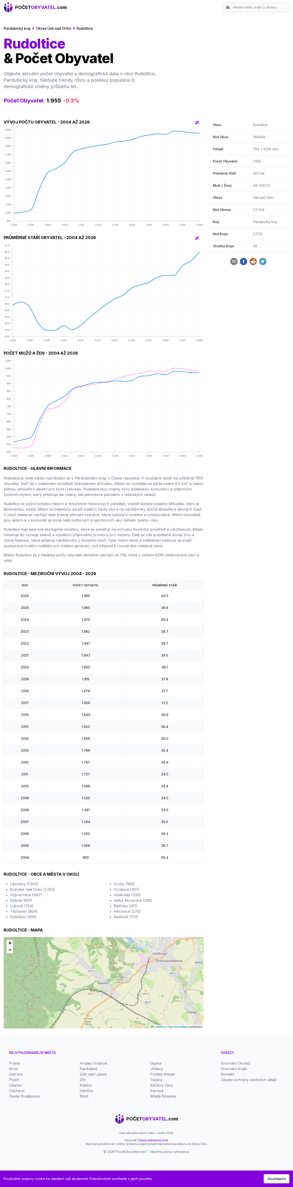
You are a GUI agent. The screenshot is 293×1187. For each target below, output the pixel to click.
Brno (13, 1068)
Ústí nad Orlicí (263, 197)
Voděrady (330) (127, 895)
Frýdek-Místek (162, 1074)
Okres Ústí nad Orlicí (53, 28)
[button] (9, 943)
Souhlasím (276, 1178)
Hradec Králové (93, 1063)
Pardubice (88, 1068)
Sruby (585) (124, 884)
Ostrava (16, 1074)
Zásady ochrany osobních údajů (249, 1079)
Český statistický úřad (153, 1140)
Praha (14, 1063)
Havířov (86, 1090)
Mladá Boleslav (163, 1096)
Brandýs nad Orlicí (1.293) (32, 889)
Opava (155, 1063)
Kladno (86, 1085)
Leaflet (158, 1026)
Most (84, 1096)
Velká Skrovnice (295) (133, 900)
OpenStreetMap (177, 1026)
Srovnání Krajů (234, 1068)
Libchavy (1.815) (24, 884)
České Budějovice (24, 1096)
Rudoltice (85, 28)
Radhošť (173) (126, 917)
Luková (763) (21, 906)
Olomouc (17, 1090)
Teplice (156, 1079)
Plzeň (14, 1079)
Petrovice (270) (127, 911)
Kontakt (227, 1074)
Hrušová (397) (126, 889)
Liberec (15, 1085)
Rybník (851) (21, 900)
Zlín (83, 1079)
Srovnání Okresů (235, 1063)
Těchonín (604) (24, 911)
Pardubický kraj (17, 28)
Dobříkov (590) (23, 917)
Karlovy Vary (161, 1085)
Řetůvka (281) (125, 906)
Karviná (156, 1090)
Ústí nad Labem (93, 1074)
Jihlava (156, 1068)
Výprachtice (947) (26, 895)
